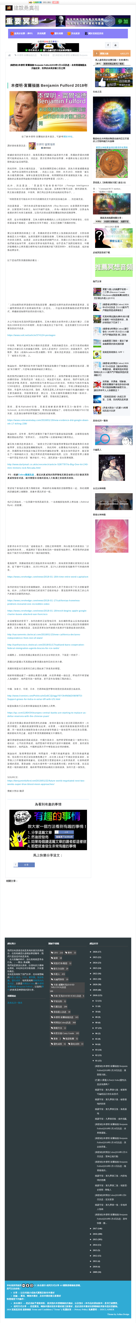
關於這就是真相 (95, 33)
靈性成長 (16, 980)
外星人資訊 (15, 977)
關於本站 (68, 136)
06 (96, 1033)
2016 (95, 1234)
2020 (95, 984)
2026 (95, 952)
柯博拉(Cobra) (28, 983)
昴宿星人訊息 (60, 1012)
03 (96, 1050)
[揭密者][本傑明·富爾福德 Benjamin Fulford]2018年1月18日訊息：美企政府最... (111, 1142)
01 (96, 1061)
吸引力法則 (59, 969)
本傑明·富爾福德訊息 (63, 1017)
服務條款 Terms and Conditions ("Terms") (42, 1309)
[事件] (98, 64)
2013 (95, 1250)
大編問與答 (59, 979)
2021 (95, 979)
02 (96, 1055)
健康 (56, 958)
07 (96, 1028)
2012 (95, 1256)
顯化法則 (75, 1044)
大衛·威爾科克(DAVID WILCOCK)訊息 (62, 986)
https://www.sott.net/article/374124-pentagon (31, 335)
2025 (95, 957)
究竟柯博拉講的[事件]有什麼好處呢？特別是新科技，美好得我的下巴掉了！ (116, 319)
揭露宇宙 (124, 221)
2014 (95, 1245)
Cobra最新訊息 (26, 475)
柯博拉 (98, 221)
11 (96, 1006)
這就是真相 (17, 1309)
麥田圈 (32, 977)
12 (96, 1001)
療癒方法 (58, 1028)
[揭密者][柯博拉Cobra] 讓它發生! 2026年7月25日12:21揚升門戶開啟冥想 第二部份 (116, 332)
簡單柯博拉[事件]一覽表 (114, 64)
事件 (70, 953)
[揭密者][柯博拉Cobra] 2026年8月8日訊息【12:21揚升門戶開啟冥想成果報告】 (116, 307)
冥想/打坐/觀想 (60, 963)
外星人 (57, 974)
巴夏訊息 (58, 1006)
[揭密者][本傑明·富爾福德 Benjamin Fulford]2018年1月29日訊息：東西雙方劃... (111, 1070)
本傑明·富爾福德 (111, 221)
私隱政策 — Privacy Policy (75, 1309)
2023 (95, 968)
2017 (95, 1228)
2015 (95, 1239)
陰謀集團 (69, 1038)
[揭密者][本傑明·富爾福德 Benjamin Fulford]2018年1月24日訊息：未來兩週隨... (111, 1128)
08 (96, 1022)
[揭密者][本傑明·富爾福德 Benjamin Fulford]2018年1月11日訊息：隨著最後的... (111, 1166)
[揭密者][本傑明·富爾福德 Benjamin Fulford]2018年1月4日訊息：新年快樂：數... (111, 1218)
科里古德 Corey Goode (64, 1033)
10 (96, 1012)
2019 (95, 990)
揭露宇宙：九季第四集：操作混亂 (111, 1119)
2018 (95, 995)
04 (96, 1044)
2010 (95, 1267)
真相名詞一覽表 (14, 1003)
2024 (95, 963)
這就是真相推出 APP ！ (114, 352)
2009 (95, 1272)
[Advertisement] (48, 285)
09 (96, 1017)
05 (96, 1039)
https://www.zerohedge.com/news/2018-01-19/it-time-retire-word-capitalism (47, 577)
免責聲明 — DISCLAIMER (101, 1309)
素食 (56, 1038)
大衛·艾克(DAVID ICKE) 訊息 (67, 996)
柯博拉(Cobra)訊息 (62, 1022)
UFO (24, 977)
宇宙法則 (58, 1001)
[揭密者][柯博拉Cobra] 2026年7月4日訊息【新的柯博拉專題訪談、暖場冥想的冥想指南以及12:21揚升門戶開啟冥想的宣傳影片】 (111, 369)
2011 (95, 1261)
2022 (95, 973)
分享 (26, 865)
